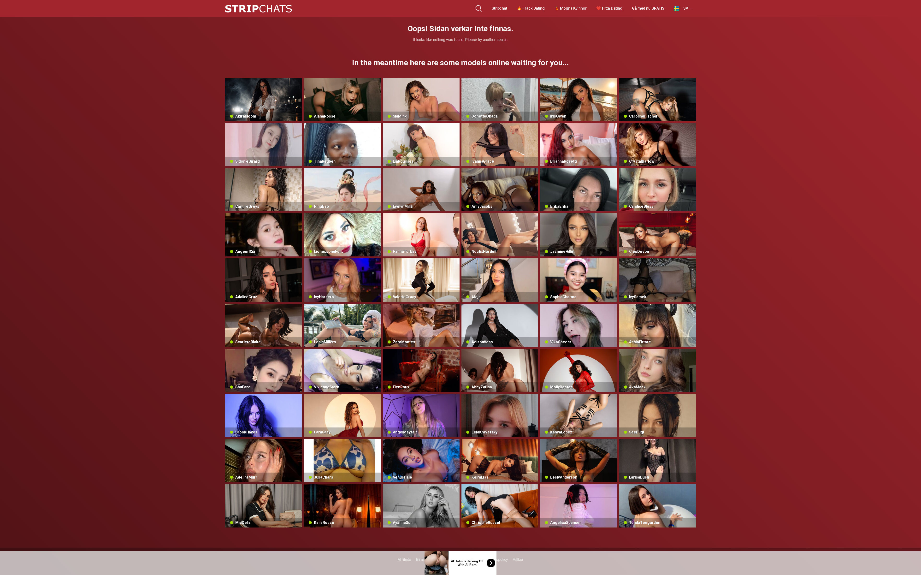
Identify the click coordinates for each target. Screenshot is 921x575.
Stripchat (499, 8)
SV (684, 8)
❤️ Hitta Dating (609, 8)
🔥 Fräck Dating (531, 8)
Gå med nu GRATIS (648, 8)
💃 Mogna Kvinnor (570, 8)
